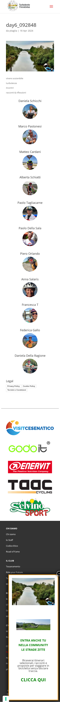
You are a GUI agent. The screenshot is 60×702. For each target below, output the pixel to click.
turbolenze (11, 83)
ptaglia (13, 30)
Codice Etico (12, 545)
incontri (10, 87)
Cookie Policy (29, 386)
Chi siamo (11, 534)
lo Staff (9, 540)
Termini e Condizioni (16, 390)
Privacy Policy (13, 386)
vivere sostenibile (14, 78)
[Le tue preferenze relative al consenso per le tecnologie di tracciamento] (6, 699)
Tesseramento (13, 566)
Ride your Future (14, 572)
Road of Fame (13, 551)
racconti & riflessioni (16, 92)
